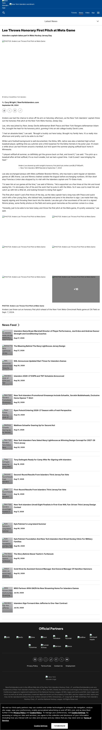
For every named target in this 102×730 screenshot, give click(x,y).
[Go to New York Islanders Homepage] (22, 4)
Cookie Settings (78, 713)
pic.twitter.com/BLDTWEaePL (72, 166)
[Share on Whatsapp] (4, 110)
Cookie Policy (36, 713)
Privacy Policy (20, 713)
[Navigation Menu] (98, 12)
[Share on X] (9, 110)
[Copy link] (20, 110)
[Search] (3, 12)
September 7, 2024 (54, 168)
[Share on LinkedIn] (15, 110)
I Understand (59, 726)
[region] (51, 717)
